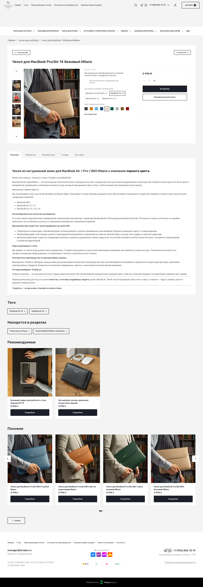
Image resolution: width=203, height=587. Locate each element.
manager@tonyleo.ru (19, 550)
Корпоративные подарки (84, 543)
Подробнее (30, 412)
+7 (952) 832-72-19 (157, 5)
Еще (188, 31)
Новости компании (106, 543)
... (105, 5)
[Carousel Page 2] (103, 510)
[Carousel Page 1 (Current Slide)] (100, 510)
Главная (11, 543)
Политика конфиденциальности (180, 562)
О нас (19, 543)
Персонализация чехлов (34, 543)
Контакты (120, 543)
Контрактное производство (59, 543)
